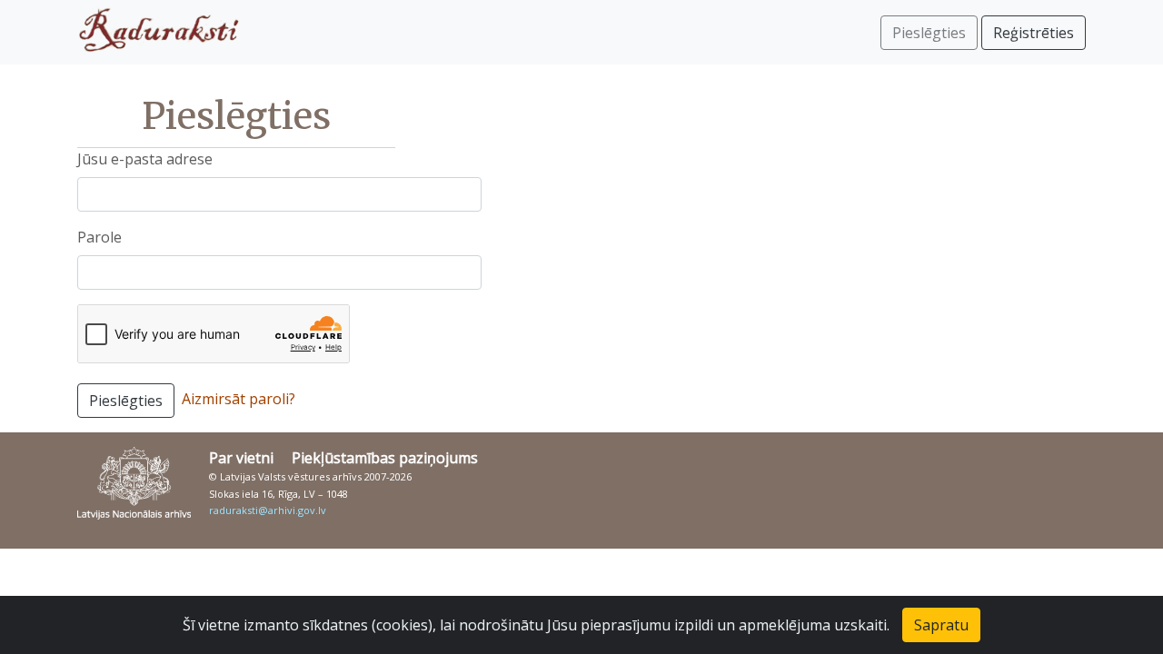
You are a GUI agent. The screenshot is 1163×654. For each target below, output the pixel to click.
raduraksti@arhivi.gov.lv (267, 510)
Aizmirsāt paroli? (238, 399)
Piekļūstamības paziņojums (385, 458)
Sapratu (941, 625)
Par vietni (241, 458)
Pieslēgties (126, 401)
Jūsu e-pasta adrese (145, 159)
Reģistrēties (1033, 33)
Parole (99, 237)
